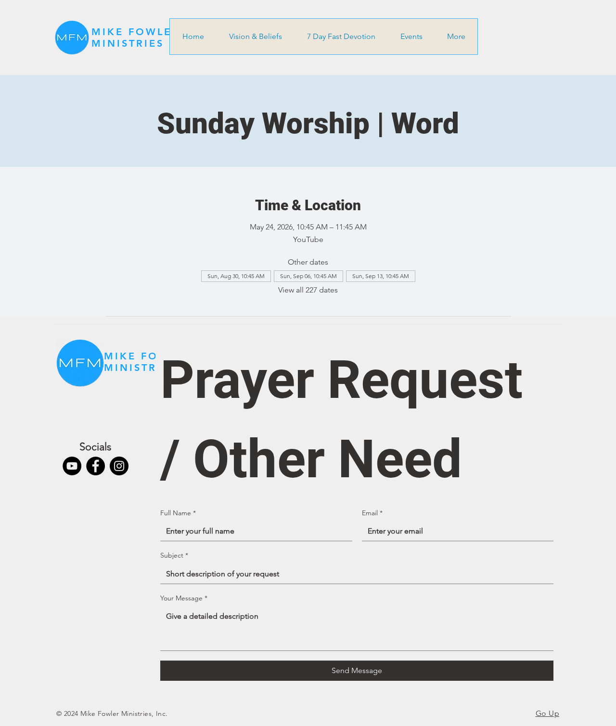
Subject (174, 555)
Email (372, 513)
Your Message (183, 598)
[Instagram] (119, 466)
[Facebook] (95, 466)
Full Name (178, 513)
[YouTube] (72, 466)
